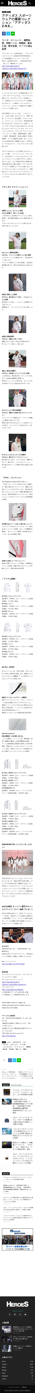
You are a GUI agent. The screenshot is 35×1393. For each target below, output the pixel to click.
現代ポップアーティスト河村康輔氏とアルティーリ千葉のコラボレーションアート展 (25, 1075)
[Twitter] (8, 34)
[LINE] (13, 34)
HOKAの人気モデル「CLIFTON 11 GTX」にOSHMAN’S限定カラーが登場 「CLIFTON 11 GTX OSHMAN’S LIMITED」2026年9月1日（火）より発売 (23, 1106)
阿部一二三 (18, 1049)
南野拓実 (28, 1047)
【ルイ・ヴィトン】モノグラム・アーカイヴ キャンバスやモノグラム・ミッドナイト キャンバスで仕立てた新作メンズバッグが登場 (23, 1158)
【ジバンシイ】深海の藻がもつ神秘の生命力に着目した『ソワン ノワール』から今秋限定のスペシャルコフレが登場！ (18, 1199)
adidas (9, 1042)
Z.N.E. (24, 1042)
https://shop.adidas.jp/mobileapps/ (12, 989)
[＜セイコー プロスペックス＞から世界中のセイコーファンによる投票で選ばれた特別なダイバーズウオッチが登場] (7, 1131)
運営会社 (24, 1387)
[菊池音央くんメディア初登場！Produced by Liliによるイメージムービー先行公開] (7, 1329)
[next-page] (6, 1168)
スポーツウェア (14, 1044)
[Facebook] (4, 34)
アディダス (5, 1044)
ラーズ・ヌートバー (19, 1047)
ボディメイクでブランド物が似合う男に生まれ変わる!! (22, 1338)
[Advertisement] (17, 1272)
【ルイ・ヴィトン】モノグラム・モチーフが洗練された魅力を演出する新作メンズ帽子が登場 (18, 1208)
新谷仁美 (5, 1049)
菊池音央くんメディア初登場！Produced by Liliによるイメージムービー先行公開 (23, 1329)
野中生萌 (11, 1049)
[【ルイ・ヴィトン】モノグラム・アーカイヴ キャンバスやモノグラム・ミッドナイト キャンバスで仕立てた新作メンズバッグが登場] (7, 1156)
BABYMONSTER (17, 1042)
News (9, 12)
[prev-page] (3, 1168)
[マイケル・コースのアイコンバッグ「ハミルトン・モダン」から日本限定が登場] (7, 1092)
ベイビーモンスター (7, 1047)
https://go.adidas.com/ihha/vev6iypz (13, 964)
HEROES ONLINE (17, 1311)
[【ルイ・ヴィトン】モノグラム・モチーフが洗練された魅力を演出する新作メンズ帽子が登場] (7, 1119)
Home (3, 9)
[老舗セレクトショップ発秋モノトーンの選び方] (7, 1348)
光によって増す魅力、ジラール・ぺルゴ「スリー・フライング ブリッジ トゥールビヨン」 (9, 1075)
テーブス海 (22, 1044)
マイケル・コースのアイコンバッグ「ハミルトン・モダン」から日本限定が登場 (22, 1092)
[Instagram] (15, 1314)
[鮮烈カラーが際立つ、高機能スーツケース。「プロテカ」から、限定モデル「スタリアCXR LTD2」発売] (7, 1145)
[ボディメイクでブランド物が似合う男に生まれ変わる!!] (7, 1339)
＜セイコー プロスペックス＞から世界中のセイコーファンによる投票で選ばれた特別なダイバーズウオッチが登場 (23, 1133)
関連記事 (6, 1085)
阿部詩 (24, 1049)
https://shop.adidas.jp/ (9, 1036)
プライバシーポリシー (14, 1387)
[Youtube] (25, 1314)
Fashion (9, 9)
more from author (16, 1085)
